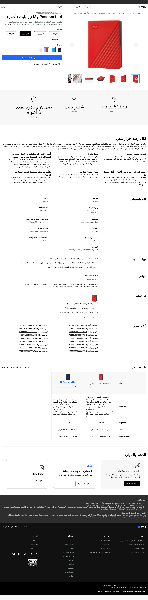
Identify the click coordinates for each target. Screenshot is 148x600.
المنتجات (88, 7)
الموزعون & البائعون (137, 552)
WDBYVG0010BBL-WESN (28, 325)
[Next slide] (136, 45)
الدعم (69, 7)
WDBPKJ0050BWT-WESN (28, 345)
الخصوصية (143, 587)
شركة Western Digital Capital (100, 552)
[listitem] (59, 49)
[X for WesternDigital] (25, 553)
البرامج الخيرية (105, 548)
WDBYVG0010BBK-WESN (78, 325)
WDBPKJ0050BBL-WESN (28, 341)
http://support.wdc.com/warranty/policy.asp (57, 507)
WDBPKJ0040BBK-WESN (78, 335)
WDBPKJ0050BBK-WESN (78, 341)
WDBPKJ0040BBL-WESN (28, 335)
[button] (135, 78)
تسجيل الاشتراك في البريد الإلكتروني (132, 540)
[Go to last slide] (72, 45)
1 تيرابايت (54, 34)
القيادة (72, 548)
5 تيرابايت (10, 34)
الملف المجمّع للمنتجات (136, 544)
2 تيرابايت (40, 34)
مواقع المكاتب (69, 572)
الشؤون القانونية (133, 587)
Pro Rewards (105, 540)
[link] (56, 64)
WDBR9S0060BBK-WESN (78, 348)
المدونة (71, 560)
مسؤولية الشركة (68, 552)
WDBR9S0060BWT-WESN (28, 351)
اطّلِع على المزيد (10, 24)
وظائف (71, 564)
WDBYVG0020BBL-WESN (78, 332)
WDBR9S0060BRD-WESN (78, 351)
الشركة (59, 7)
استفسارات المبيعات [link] (32, 57)
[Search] (4, 7)
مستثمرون (70, 568)
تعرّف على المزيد (83, 483)
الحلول (78, 7)
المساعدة (35, 540)
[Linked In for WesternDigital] (31, 554)
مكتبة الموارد (33, 544)
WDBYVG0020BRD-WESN (28, 332)
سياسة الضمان (139, 548)
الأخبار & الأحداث (68, 544)
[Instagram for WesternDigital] (37, 554)
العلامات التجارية (122, 587)
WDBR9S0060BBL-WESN (28, 348)
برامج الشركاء (105, 544)
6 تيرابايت (54, 39)
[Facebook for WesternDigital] (19, 554)
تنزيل (40, 481)
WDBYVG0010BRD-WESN (77, 329)
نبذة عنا (71, 540)
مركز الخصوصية (68, 556)
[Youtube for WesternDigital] (13, 554)
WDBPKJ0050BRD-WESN (78, 345)
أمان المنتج (34, 548)
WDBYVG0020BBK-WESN (28, 329)
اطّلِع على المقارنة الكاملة (10, 367)
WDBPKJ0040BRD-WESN (78, 338)
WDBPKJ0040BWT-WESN (28, 338)
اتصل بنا (71, 576)
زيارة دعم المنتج (131, 483)
